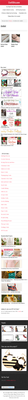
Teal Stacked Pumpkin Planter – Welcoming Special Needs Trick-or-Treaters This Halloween (14, 280)
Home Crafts (4, 207)
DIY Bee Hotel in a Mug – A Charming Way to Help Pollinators (13, 303)
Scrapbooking (4, 217)
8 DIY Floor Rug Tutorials (20, 10)
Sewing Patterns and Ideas (7, 162)
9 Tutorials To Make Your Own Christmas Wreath (10, 107)
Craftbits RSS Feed (10, 380)
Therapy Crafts (5, 224)
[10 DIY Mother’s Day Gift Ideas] (11, 116)
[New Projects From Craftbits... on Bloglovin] (7, 388)
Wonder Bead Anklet (14, 45)
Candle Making (4, 188)
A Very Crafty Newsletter (6, 342)
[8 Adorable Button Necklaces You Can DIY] (11, 76)
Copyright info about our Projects (11, 396)
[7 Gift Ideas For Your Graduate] (11, 86)
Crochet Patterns (5, 159)
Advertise (16, 397)
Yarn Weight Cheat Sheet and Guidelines (14, 6)
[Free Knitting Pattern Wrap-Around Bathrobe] (11, 267)
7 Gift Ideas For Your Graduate (7, 87)
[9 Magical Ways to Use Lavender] (11, 96)
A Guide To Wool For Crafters (8, 10)
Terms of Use (20, 394)
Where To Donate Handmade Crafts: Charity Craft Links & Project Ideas (14, 134)
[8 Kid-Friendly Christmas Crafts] (11, 144)
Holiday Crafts (4, 198)
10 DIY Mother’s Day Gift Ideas (7, 117)
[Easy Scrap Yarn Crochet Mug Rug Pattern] (11, 256)
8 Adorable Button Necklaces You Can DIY (9, 78)
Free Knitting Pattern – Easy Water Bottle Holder (10, 292)
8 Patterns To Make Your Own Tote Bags (9, 13)
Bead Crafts (4, 185)
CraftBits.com (14, 2)
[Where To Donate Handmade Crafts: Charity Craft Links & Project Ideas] (11, 133)
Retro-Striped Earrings (6, 371)
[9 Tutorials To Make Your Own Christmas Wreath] (11, 106)
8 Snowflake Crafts (23, 13)
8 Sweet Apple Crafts (5, 127)
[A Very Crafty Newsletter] (14, 341)
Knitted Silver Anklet (4, 45)
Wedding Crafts (5, 227)
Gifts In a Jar (4, 191)
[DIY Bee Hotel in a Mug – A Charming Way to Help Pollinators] (11, 302)
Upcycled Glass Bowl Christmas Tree (8, 246)
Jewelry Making (5, 201)
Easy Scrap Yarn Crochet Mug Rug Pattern (9, 257)
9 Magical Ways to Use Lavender (14, 16)
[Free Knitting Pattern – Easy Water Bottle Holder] (11, 291)
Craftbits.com (16, 392)
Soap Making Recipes (6, 220)
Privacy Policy (7, 394)
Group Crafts (4, 194)
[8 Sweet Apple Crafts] (11, 126)
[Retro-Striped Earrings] (14, 370)
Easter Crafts (4, 172)
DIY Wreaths (4, 230)
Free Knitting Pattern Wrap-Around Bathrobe (10, 268)
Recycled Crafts (5, 214)
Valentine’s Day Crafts (6, 178)
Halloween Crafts (5, 169)
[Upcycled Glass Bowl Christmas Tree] (11, 245)
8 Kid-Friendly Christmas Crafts (7, 145)
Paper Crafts (4, 211)
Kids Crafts (4, 204)
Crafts (19, 311)
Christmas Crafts (5, 165)
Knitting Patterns (5, 156)
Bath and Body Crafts (6, 182)
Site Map (14, 394)
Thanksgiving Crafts (6, 175)
